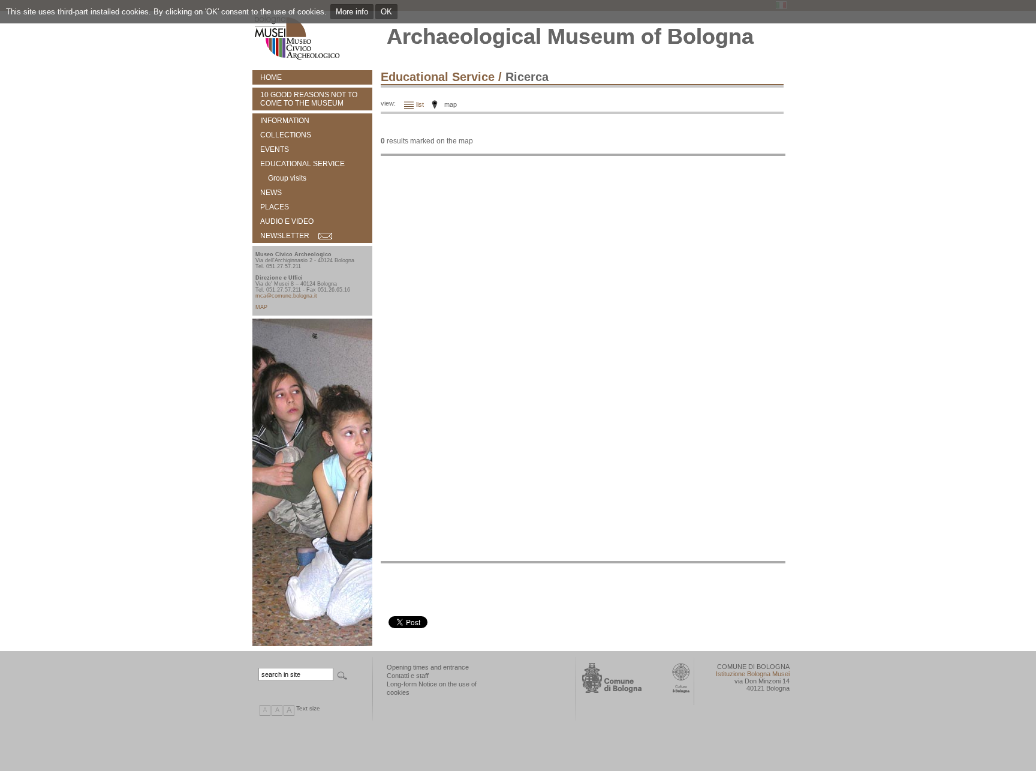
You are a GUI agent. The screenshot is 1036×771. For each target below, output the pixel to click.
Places (274, 207)
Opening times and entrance (428, 667)
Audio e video (287, 221)
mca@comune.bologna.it (286, 296)
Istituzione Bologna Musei (753, 673)
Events (274, 149)
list (420, 104)
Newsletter (284, 236)
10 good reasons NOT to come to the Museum (308, 99)
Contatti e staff (408, 675)
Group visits (287, 178)
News (271, 192)
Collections (285, 135)
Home (271, 77)
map (450, 104)
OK (386, 11)
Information (284, 120)
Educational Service (302, 164)
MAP (261, 307)
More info (352, 11)
